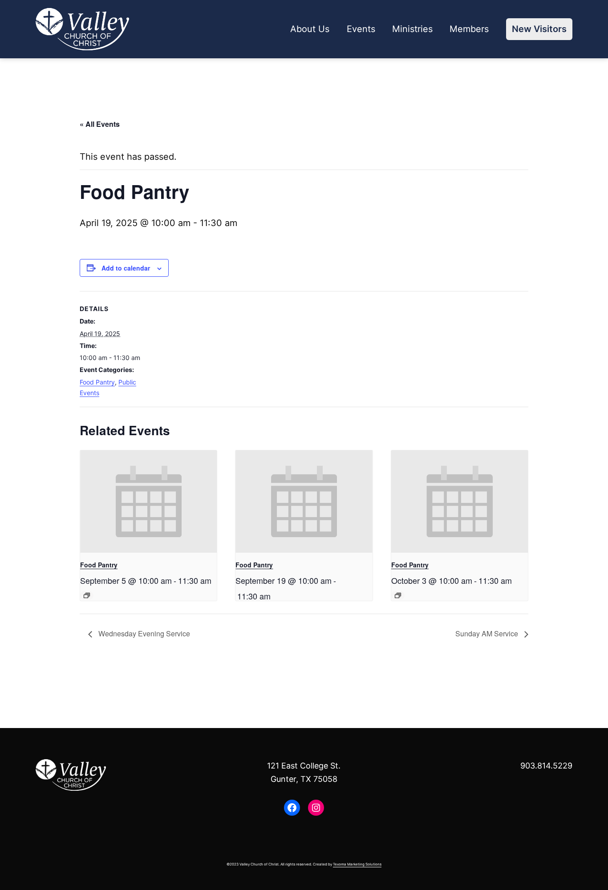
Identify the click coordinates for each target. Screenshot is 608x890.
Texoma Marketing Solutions (357, 864)
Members (469, 29)
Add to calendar (125, 267)
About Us (309, 29)
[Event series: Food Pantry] (87, 595)
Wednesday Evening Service (143, 633)
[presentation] (148, 501)
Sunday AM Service (487, 633)
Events (361, 29)
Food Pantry (97, 382)
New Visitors (539, 29)
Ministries (412, 29)
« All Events (100, 124)
